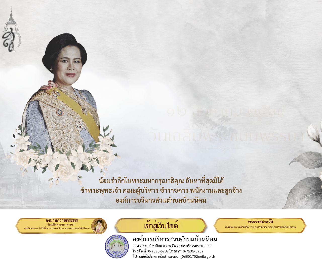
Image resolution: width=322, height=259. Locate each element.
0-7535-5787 (158, 251)
